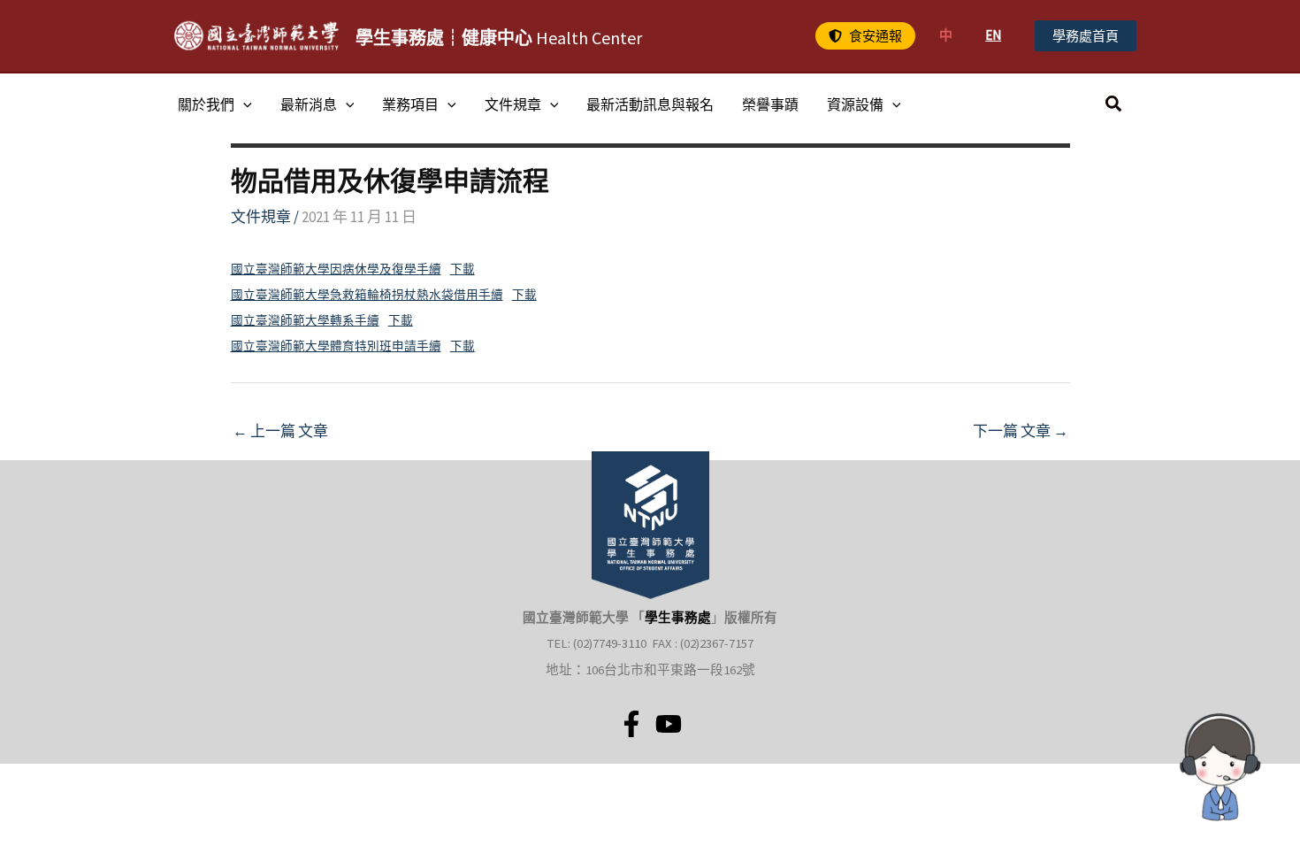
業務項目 (410, 104)
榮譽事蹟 (770, 104)
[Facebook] (631, 724)
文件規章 (513, 104)
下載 (462, 269)
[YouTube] (668, 724)
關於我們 (206, 104)
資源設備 (855, 104)
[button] (865, 36)
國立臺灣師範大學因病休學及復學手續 (336, 269)
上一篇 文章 (280, 431)
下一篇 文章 (1020, 431)
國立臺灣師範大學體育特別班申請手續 (336, 346)
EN (993, 35)
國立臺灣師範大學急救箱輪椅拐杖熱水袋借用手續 (367, 295)
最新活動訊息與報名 (650, 104)
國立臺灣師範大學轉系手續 (305, 320)
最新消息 (308, 104)
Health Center (499, 38)
